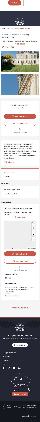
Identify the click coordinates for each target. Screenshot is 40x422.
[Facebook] (4, 368)
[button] (27, 3)
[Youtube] (14, 368)
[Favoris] (33, 3)
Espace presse (7, 364)
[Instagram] (9, 368)
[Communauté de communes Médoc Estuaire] (29, 417)
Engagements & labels (10, 353)
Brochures (6, 356)
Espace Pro (6, 360)
